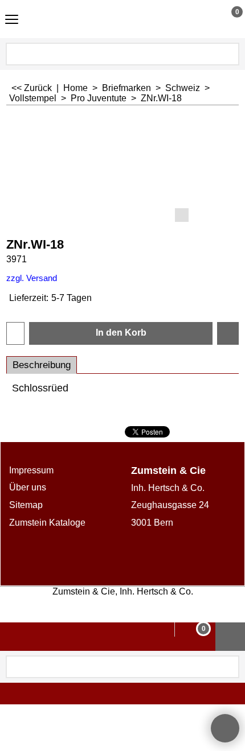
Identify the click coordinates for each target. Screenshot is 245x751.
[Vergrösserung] (122, 171)
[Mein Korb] (226, 19)
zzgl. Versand (31, 278)
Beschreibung (42, 365)
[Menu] (11, 20)
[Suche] (230, 54)
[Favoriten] (228, 333)
